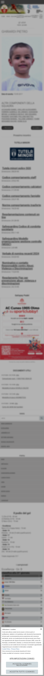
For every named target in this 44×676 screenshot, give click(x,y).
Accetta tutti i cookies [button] (22, 672)
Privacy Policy (15, 649)
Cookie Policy (6, 649)
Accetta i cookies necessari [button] (22, 664)
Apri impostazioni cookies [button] (22, 658)
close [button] (41, 629)
